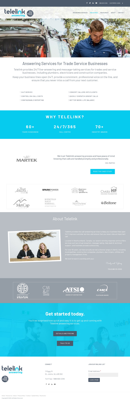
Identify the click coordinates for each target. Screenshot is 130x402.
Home (3, 395)
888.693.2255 (103, 3)
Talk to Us (65, 343)
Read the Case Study (102, 171)
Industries (94, 12)
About (113, 12)
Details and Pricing (65, 333)
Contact (121, 12)
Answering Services (80, 12)
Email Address (94, 371)
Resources (104, 12)
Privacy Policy (21, 395)
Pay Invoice (43, 395)
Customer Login (115, 3)
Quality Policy (35, 395)
